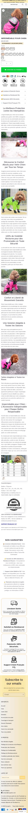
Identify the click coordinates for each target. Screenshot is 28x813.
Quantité (3, 60)
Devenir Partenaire (6, 723)
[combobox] (22, 811)
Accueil (3, 706)
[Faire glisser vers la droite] (26, 23)
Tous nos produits (6, 732)
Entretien (3, 714)
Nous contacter (5, 762)
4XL (3, 54)
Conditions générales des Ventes (10, 756)
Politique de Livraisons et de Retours (11, 744)
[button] (2, 4)
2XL (11, 54)
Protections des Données (8, 747)
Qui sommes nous (6, 764)
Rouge (12, 48)
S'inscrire (22, 777)
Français (21, 811)
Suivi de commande (6, 759)
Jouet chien (4, 711)
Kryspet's (8, 806)
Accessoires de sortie (7, 717)
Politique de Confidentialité (8, 750)
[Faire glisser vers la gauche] (2, 23)
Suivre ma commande (7, 729)
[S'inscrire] (23, 694)
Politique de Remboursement (9, 753)
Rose (3, 48)
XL (14, 54)
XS (2, 57)
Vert (7, 48)
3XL (7, 54)
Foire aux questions (6, 767)
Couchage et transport (7, 720)
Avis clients (4, 726)
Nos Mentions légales (7, 741)
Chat (2, 708)
